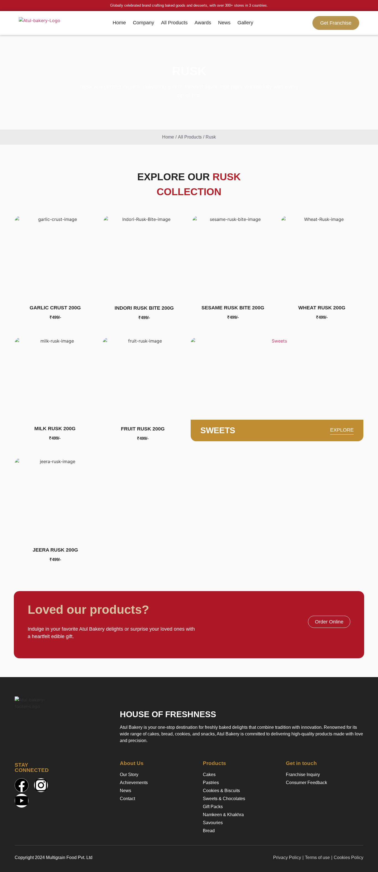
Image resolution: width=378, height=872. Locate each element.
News (224, 22)
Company (143, 22)
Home (119, 22)
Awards (203, 22)
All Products (174, 22)
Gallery (245, 22)
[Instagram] (41, 785)
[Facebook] (22, 785)
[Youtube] (22, 801)
